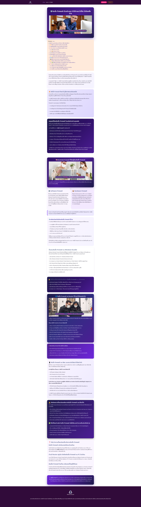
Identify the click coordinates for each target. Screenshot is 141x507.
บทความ (47, 2)
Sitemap (51, 2)
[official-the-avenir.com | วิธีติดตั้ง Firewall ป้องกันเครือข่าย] (34, 2)
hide (53, 41)
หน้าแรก (44, 2)
